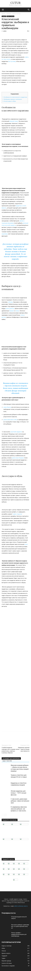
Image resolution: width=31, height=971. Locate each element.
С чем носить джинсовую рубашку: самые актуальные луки (20, 801)
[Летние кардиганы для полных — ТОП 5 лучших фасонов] (6, 793)
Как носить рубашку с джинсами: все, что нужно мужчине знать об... (20, 926)
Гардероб (8, 13)
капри (17, 311)
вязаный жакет (13, 121)
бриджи (11, 311)
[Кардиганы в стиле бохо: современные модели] (6, 785)
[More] (18, 34)
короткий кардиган (16, 432)
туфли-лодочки (17, 514)
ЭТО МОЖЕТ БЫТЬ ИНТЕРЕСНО (11, 758)
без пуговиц (12, 61)
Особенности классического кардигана (15, 97)
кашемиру (5, 234)
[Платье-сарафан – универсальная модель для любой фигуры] (6, 935)
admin (4, 31)
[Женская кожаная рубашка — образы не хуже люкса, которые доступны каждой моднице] (6, 767)
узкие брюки (7, 407)
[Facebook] (3, 34)
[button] (2, 9)
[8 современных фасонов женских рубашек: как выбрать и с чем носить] (6, 809)
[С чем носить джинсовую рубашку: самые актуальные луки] (6, 801)
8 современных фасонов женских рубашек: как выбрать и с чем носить (19, 809)
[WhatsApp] (14, 34)
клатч (26, 544)
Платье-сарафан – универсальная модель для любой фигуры (18, 934)
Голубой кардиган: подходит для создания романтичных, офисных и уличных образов (8, 750)
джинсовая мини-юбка (10, 419)
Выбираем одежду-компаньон (12, 99)
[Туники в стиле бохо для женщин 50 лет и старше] (6, 777)
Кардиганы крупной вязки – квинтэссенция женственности (22, 749)
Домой (3, 13)
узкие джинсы (10, 308)
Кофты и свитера (16, 13)
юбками (10, 302)
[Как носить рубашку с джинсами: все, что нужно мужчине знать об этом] (6, 927)
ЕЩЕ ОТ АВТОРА (7, 761)
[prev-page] (3, 815)
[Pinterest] (11, 34)
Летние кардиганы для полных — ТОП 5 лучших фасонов (18, 793)
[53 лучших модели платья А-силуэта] (6, 919)
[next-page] (5, 815)
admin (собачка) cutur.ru (21, 906)
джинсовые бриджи (18, 458)
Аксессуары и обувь (9, 101)
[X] (7, 34)
